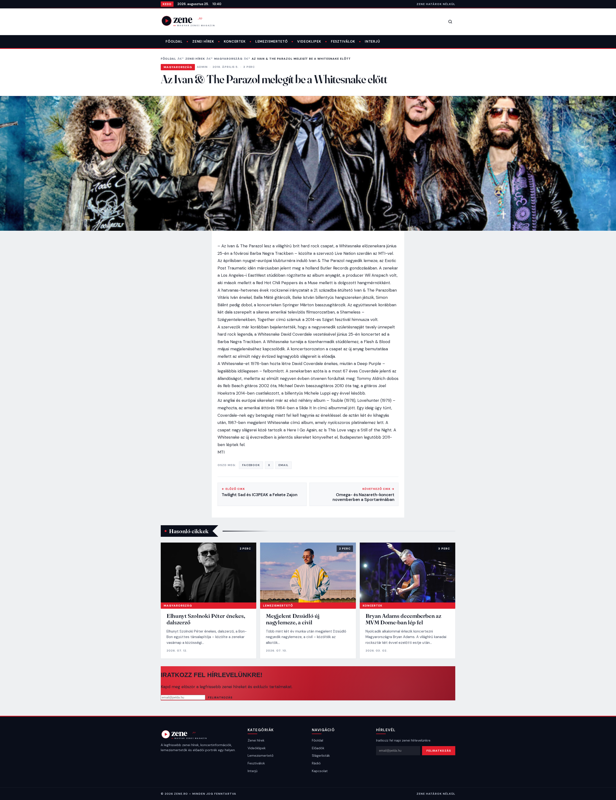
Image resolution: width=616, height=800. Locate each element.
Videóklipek (257, 748)
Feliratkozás (220, 697)
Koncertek (235, 41)
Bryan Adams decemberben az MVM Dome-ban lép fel (403, 619)
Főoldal (174, 41)
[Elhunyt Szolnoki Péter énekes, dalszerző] (208, 572)
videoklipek (309, 41)
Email (283, 465)
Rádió (316, 763)
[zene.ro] (192, 20)
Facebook (251, 465)
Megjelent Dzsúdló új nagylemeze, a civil (293, 619)
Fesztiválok (343, 41)
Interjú (372, 41)
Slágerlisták (321, 755)
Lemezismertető (271, 41)
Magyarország (228, 59)
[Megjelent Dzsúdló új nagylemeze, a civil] (308, 572)
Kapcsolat (320, 771)
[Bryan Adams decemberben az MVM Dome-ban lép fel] (407, 572)
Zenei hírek (203, 41)
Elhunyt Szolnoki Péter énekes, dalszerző (206, 619)
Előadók (318, 748)
